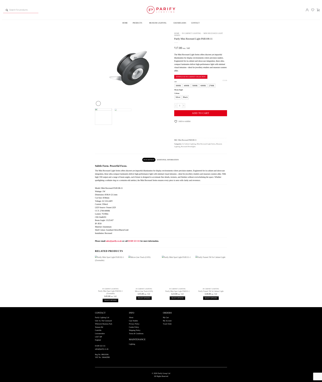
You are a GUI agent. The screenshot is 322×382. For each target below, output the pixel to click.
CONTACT (195, 23)
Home (176, 33)
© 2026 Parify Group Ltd (161, 373)
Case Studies (133, 321)
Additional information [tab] (168, 160)
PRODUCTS (137, 23)
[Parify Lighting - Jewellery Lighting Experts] (161, 10)
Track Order (167, 324)
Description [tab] (148, 160)
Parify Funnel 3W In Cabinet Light (211, 291)
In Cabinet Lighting (191, 33)
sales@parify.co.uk (114, 241)
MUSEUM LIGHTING (157, 23)
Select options (110, 300)
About (131, 317)
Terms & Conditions (136, 334)
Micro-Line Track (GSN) (144, 291)
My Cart (166, 317)
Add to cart (200, 113)
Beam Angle (178, 90)
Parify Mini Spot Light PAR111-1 (177, 291)
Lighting (132, 344)
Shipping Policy (134, 330)
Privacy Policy (134, 324)
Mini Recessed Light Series (206, 144)
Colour (176, 93)
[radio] (178, 86)
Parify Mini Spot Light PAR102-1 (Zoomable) (110, 292)
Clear (225, 80)
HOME (125, 23)
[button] (98, 103)
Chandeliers (179, 23)
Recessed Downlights (188, 146)
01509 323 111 (100, 346)
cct (175, 82)
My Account (167, 321)
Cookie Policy (134, 327)
